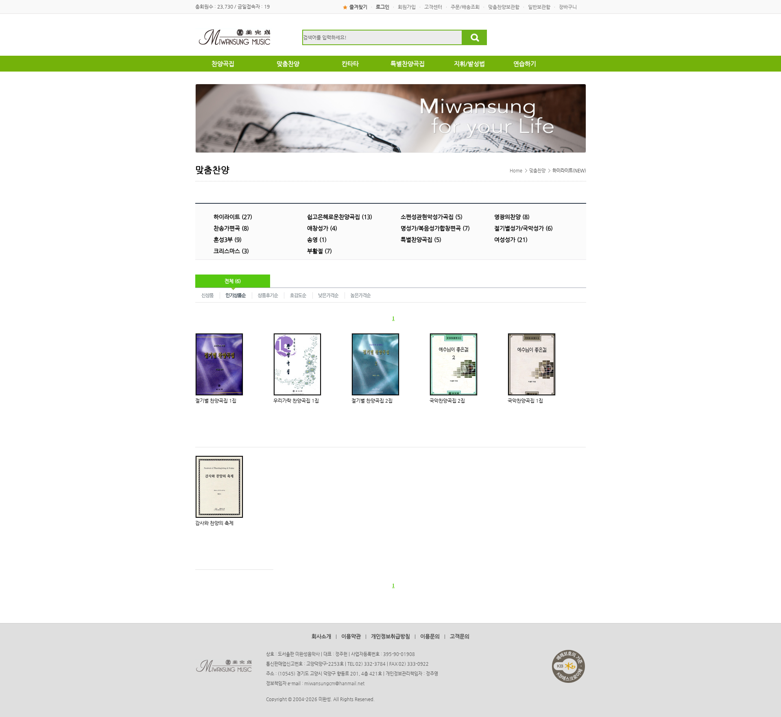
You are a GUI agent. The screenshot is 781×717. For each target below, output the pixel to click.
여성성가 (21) (511, 239)
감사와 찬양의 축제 (214, 523)
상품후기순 (268, 295)
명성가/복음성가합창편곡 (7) (435, 228)
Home (516, 170)
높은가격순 (360, 295)
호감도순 (298, 295)
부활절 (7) (319, 251)
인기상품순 (236, 295)
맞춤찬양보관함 (503, 7)
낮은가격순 (329, 295)
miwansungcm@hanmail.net (334, 683)
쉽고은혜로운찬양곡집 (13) (339, 217)
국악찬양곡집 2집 (447, 400)
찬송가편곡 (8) (231, 228)
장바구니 (568, 7)
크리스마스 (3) (231, 251)
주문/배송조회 (465, 7)
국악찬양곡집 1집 (525, 400)
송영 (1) (317, 239)
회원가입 (407, 7)
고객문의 (459, 636)
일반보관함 (539, 7)
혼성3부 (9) (228, 239)
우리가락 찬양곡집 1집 (296, 400)
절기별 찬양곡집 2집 (372, 400)
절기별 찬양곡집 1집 (215, 400)
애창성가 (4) (322, 228)
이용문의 (430, 636)
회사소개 (321, 636)
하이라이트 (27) (233, 217)
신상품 (207, 295)
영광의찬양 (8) (512, 217)
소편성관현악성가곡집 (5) (431, 217)
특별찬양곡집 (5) (421, 239)
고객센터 (433, 7)
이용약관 (351, 636)
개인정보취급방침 (390, 636)
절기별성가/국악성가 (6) (523, 228)
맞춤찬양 (537, 170)
